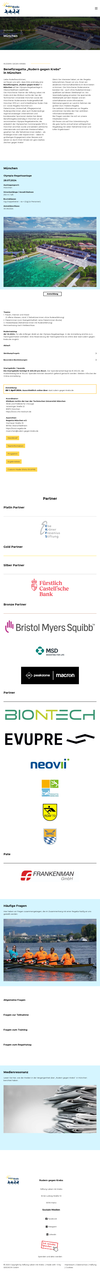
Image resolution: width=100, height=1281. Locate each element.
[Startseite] (10, 8)
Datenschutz (82, 1265)
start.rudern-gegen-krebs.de (61, 390)
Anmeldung (52, 294)
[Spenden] (50, 1246)
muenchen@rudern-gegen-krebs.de (22, 431)
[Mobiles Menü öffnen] (96, 8)
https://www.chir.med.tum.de (18, 412)
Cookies (69, 1267)
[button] (50, 353)
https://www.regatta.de (16, 428)
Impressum (69, 1265)
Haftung (92, 1265)
